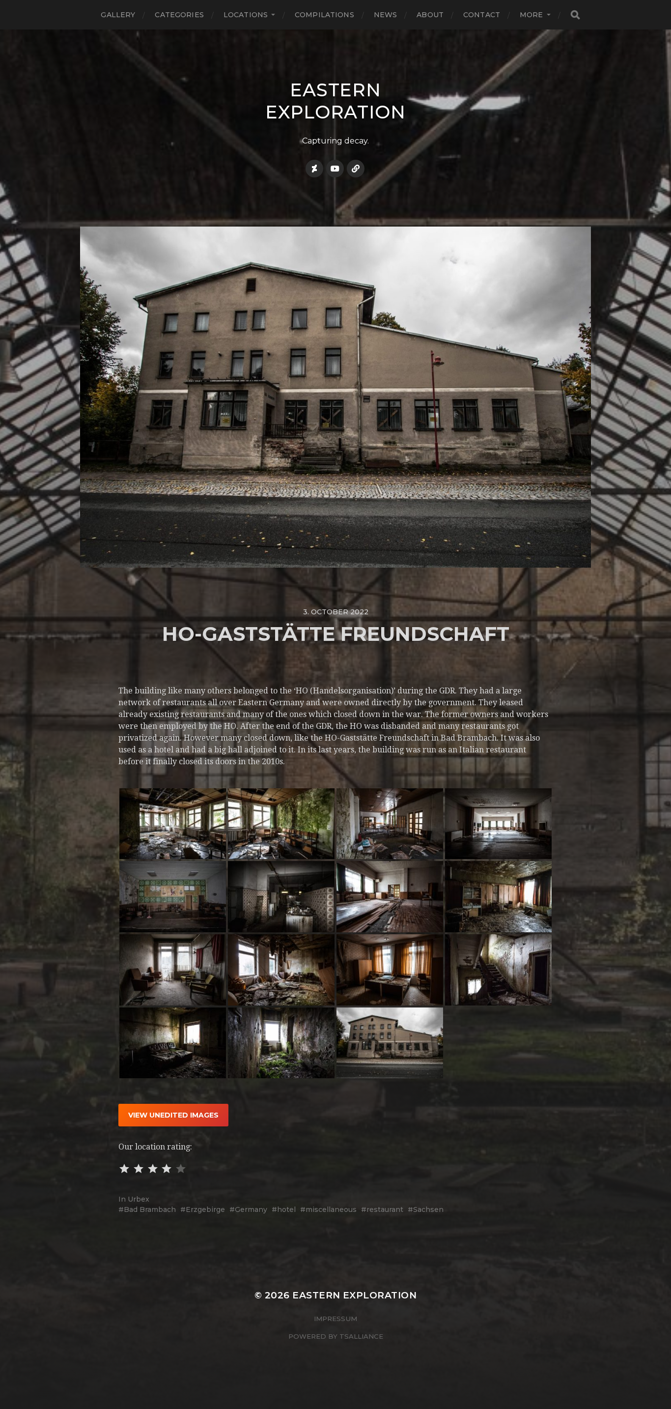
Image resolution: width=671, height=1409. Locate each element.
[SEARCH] (575, 15)
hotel (286, 1209)
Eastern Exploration (335, 101)
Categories (179, 14)
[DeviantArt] (314, 168)
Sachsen (428, 1209)
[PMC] (355, 168)
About (430, 14)
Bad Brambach (150, 1209)
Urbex (138, 1199)
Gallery (118, 14)
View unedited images (173, 1115)
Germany (251, 1209)
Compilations (324, 14)
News (385, 14)
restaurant (384, 1209)
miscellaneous (331, 1209)
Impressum (335, 1319)
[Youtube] (335, 168)
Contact (481, 14)
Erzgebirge (205, 1209)
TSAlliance (361, 1336)
